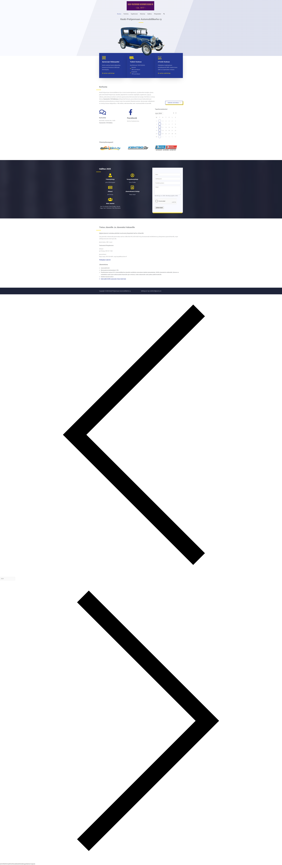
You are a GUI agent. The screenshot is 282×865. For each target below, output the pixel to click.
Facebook (132, 118)
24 (159, 133)
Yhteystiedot (157, 14)
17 (159, 130)
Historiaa (142, 14)
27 (159, 121)
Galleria (149, 14)
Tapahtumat (134, 14)
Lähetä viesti (159, 207)
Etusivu (119, 14)
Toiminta (126, 14)
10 (159, 127)
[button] (164, 14)
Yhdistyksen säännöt (105, 260)
